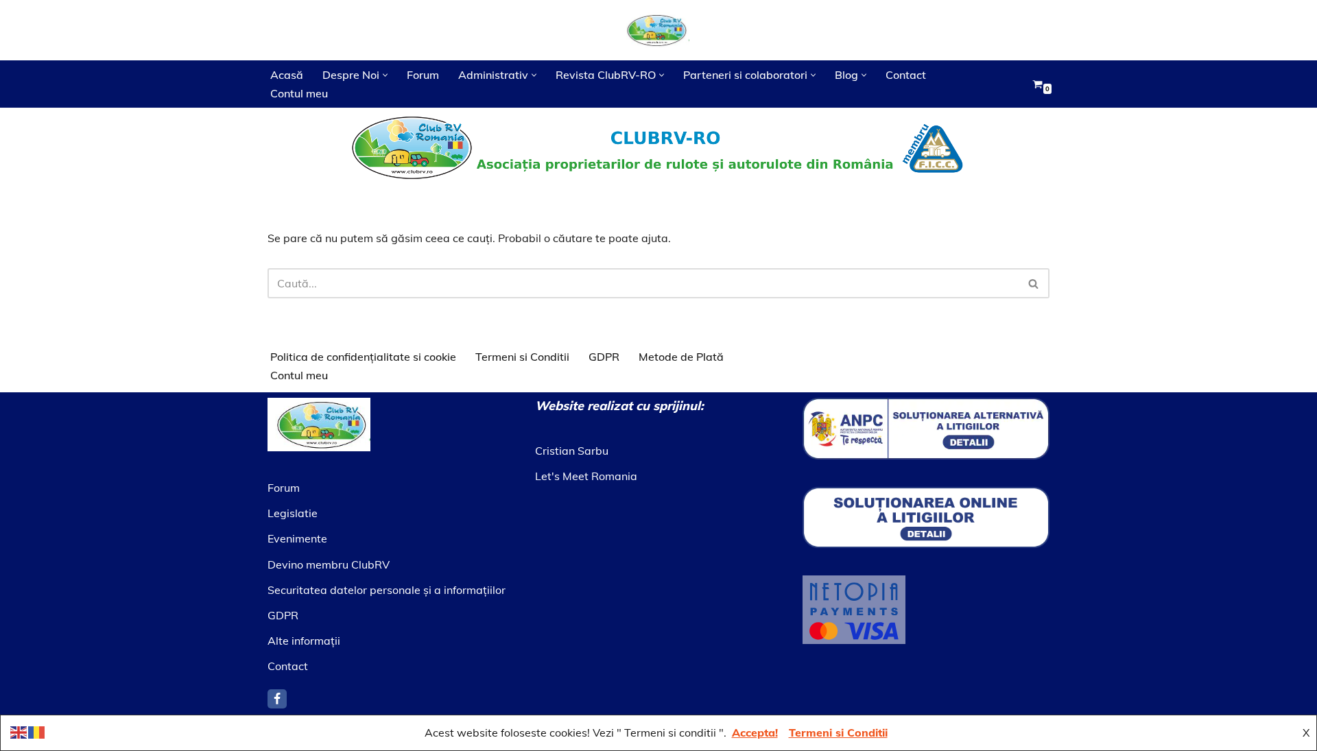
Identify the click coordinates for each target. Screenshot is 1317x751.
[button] (385, 75)
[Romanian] (37, 731)
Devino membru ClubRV (329, 564)
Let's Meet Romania (586, 476)
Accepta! (755, 732)
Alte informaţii (304, 640)
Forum (423, 75)
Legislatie (293, 513)
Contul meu (299, 93)
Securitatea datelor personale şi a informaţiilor (387, 590)
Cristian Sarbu (571, 450)
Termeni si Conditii (522, 356)
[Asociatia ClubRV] (658, 30)
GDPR (604, 356)
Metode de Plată (681, 356)
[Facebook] (277, 698)
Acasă (286, 75)
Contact (906, 75)
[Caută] (1034, 283)
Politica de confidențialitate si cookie (363, 356)
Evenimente (297, 538)
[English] (19, 731)
